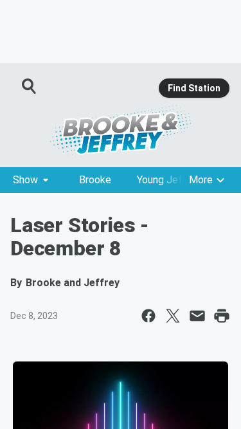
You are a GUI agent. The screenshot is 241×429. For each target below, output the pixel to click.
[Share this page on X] (173, 316)
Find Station (194, 88)
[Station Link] (120, 130)
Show (25, 180)
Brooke (95, 180)
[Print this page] (222, 316)
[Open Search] (29, 86)
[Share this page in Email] (197, 316)
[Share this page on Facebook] (148, 316)
